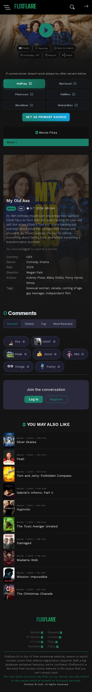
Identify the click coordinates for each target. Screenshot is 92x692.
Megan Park (34, 272)
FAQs (51, 641)
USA (29, 257)
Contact (53, 637)
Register (56, 399)
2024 (29, 267)
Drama (44, 262)
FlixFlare (25, 6)
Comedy (32, 262)
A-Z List (35, 641)
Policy (52, 646)
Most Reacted (62, 323)
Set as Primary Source (46, 117)
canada (56, 288)
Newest (12, 323)
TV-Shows (33, 637)
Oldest (29, 323)
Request (54, 632)
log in (26, 249)
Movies (36, 632)
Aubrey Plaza (35, 277)
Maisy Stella (55, 277)
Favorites (34, 646)
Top (43, 323)
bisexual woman (37, 288)
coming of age (72, 288)
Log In (33, 399)
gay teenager (35, 293)
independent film (58, 293)
